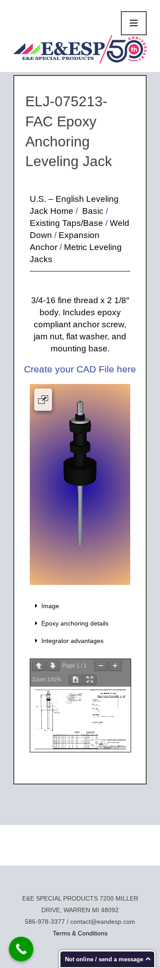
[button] (80, 606)
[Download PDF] (75, 680)
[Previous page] (38, 666)
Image (50, 605)
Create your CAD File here (80, 369)
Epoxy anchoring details (74, 623)
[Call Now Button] (21, 949)
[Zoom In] (115, 666)
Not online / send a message (104, 959)
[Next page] (53, 666)
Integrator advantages (72, 640)
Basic (92, 211)
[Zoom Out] (101, 666)
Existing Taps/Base (66, 223)
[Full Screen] (89, 680)
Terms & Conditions (80, 933)
